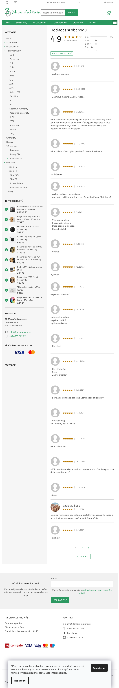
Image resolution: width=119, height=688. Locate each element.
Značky (9, 191)
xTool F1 (13, 170)
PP (10, 104)
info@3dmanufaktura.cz (21, 332)
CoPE (11, 54)
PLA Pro (13, 71)
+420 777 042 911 (17, 336)
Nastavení (20, 680)
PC (10, 100)
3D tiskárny (11, 42)
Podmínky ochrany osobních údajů (21, 631)
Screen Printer (16, 183)
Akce (8, 38)
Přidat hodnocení (62, 53)
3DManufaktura (75, 637)
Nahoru (83, 556)
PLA (11, 63)
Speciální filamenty (18, 108)
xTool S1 (13, 179)
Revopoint (14, 150)
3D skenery (11, 146)
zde (64, 672)
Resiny (9, 142)
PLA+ (11, 67)
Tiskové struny (13, 50)
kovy (11, 133)
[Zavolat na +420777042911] (9, 2)
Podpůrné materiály (19, 112)
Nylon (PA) (14, 92)
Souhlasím (99, 667)
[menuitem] (7, 22)
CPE (11, 79)
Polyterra (14, 59)
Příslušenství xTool (18, 187)
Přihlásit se (60, 600)
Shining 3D (14, 154)
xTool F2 (13, 166)
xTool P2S (14, 175)
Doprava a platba (56, 2)
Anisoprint (14, 125)
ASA (11, 88)
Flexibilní (13, 96)
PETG (12, 75)
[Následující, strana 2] (82, 548)
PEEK (11, 121)
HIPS (11, 117)
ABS (11, 84)
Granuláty (11, 137)
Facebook (72, 633)
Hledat (71, 12)
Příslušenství (12, 46)
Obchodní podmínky (14, 627)
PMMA (12, 129)
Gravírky (10, 162)
